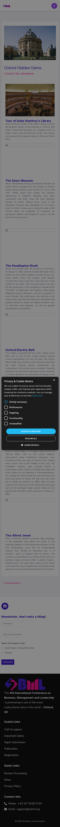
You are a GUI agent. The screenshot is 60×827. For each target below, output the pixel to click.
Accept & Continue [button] (31, 431)
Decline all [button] (31, 438)
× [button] (54, 380)
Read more (38, 395)
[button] (30, 445)
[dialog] (30, 413)
